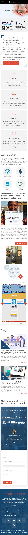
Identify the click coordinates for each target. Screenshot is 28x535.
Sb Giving (20, 515)
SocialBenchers (11, 532)
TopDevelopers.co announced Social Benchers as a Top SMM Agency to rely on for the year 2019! (13, 352)
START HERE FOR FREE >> (11, 63)
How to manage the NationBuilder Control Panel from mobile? (12, 382)
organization (10, 513)
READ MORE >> (21, 243)
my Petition (22, 513)
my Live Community (10, 515)
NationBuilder (24, 532)
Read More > (24, 362)
